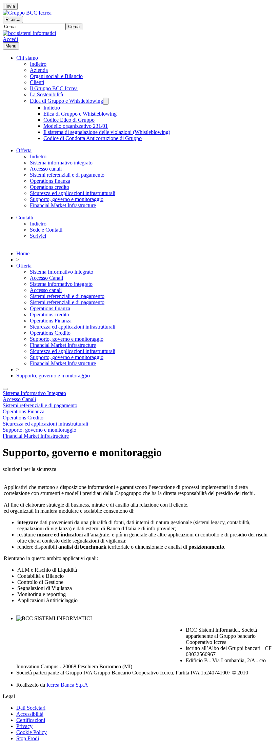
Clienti (37, 82)
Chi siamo (27, 58)
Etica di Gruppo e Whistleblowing (66, 101)
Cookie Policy (31, 732)
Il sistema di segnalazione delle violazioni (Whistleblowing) (106, 132)
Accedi (10, 39)
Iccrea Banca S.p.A (67, 685)
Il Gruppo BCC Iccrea (54, 88)
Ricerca (12, 19)
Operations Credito (50, 333)
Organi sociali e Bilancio (56, 76)
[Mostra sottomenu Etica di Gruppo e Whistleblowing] (105, 101)
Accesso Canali (46, 278)
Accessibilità (29, 714)
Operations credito (49, 187)
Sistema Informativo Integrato (61, 272)
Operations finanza (50, 181)
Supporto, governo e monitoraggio (66, 199)
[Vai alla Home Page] (29, 33)
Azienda (39, 70)
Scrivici (38, 236)
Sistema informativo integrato (61, 162)
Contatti (24, 217)
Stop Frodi (27, 738)
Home (22, 253)
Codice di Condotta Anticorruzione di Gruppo (92, 138)
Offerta (24, 150)
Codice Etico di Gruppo (69, 120)
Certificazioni (30, 720)
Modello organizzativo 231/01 (75, 126)
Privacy (24, 726)
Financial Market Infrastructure (63, 205)
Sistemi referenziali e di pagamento (67, 175)
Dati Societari (30, 708)
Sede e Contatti (46, 230)
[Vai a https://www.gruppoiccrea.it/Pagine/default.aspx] (27, 13)
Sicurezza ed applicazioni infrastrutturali (72, 193)
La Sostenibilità (46, 94)
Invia (10, 6)
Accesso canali (46, 169)
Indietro (38, 64)
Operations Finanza (51, 320)
